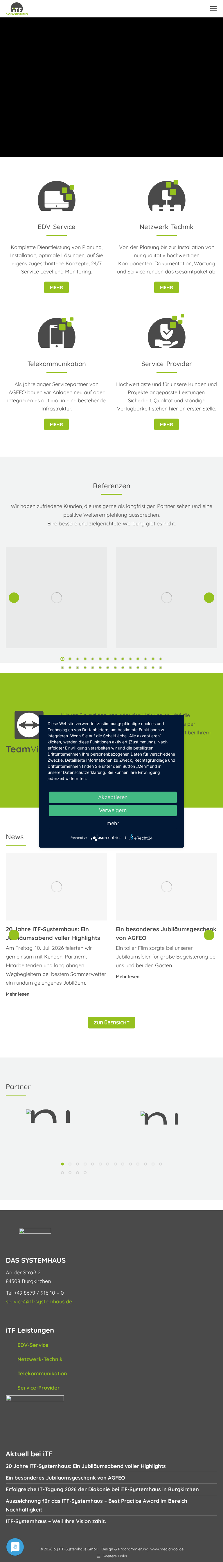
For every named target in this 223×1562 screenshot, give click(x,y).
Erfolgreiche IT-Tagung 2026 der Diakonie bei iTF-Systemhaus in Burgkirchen (102, 1489)
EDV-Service (32, 1345)
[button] (14, 597)
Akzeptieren (113, 797)
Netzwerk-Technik (39, 1359)
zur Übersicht (112, 1023)
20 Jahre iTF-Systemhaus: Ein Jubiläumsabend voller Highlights (86, 1466)
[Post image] (56, 597)
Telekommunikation (42, 1373)
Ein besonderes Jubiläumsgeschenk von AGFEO (65, 1477)
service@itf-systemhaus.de (39, 1301)
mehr (56, 287)
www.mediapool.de (167, 1549)
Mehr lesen (18, 994)
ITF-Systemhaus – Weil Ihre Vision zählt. (56, 1521)
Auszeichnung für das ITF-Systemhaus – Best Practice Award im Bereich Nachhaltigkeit (96, 1505)
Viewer (33, 749)
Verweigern (113, 810)
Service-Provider (38, 1387)
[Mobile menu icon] (213, 8)
